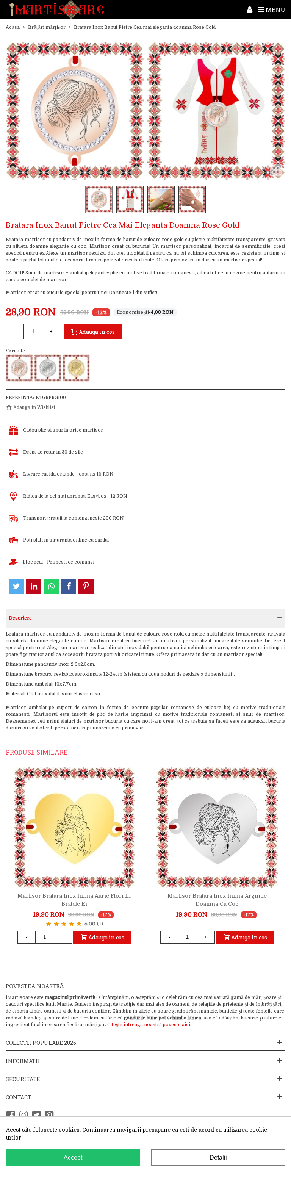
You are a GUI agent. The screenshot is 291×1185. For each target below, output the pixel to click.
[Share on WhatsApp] (51, 586)
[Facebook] (11, 1115)
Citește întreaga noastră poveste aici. (149, 1024)
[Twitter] (36, 1115)
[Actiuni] (249, 9)
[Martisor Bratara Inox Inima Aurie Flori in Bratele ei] (74, 827)
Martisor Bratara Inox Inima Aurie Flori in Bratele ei (74, 900)
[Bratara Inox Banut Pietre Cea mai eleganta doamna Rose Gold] (19, 368)
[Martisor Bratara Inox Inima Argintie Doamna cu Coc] (217, 827)
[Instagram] (23, 1115)
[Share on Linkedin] (33, 586)
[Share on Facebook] (68, 586)
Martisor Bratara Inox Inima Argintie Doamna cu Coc (217, 900)
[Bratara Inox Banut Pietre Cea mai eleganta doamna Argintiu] (47, 368)
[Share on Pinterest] (86, 586)
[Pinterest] (49, 1115)
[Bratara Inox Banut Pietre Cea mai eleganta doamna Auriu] (76, 368)
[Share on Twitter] (16, 586)
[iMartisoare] (57, 9)
